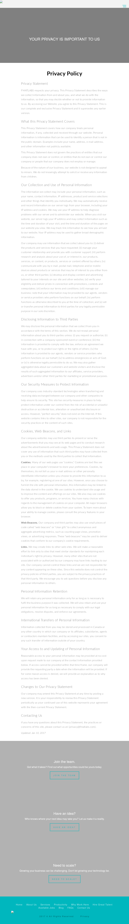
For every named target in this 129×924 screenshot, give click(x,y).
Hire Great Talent (102, 904)
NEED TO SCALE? (64, 879)
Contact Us (83, 907)
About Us (31, 904)
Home (19, 904)
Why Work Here (80, 904)
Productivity (60, 904)
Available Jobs (46, 907)
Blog (61, 907)
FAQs (70, 907)
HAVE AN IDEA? (64, 827)
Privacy (85, 916)
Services (45, 904)
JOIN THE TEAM (64, 775)
